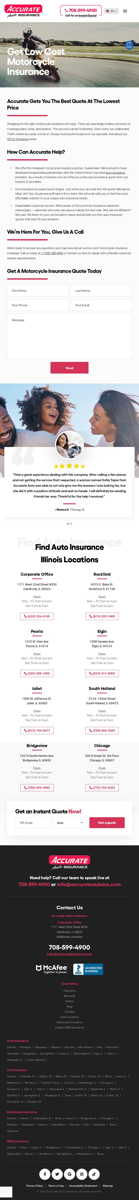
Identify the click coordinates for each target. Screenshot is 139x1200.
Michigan (25, 1047)
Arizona (11, 1076)
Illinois (108, 1076)
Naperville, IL (98, 1088)
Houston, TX (34, 1101)
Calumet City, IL (50, 1082)
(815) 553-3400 (103, 616)
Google (69, 1174)
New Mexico (85, 1047)
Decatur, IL (13, 1088)
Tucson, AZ (94, 1076)
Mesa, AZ (61, 1076)
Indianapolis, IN (42, 1118)
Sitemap (108, 1185)
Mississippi (41, 1047)
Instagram (81, 1174)
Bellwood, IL (14, 1082)
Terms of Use (56, 1185)
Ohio (99, 1047)
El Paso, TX (112, 1095)
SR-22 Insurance (18, 139)
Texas (68, 1095)
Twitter (57, 1174)
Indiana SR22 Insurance (69, 1027)
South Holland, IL (37, 1059)
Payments (70, 990)
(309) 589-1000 (38, 673)
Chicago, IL (107, 1082)
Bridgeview (29, 1053)
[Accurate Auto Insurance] (24, 10)
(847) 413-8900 (103, 673)
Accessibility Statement (83, 1185)
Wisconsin (112, 1047)
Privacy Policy (34, 1185)
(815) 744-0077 (38, 730)
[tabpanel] (69, 476)
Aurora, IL (64, 1053)
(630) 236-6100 (38, 616)
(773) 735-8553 (103, 787)
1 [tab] (68, 524)
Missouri (55, 1047)
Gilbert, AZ (45, 1076)
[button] (111, 11)
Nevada (69, 1047)
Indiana (11, 1047)
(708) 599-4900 (38, 787)
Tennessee (13, 1053)
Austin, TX (81, 1095)
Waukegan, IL (15, 1059)
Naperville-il (14, 1153)
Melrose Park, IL (78, 1088)
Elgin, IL (98, 1053)
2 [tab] (71, 524)
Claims (69, 1001)
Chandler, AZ (27, 1076)
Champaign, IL (87, 1082)
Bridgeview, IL (89, 1118)
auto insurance (115, 172)
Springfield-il (47, 1053)
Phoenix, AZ (77, 1076)
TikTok (94, 1174)
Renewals (69, 995)
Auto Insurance (69, 1016)
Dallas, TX (96, 1095)
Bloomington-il (82, 1053)
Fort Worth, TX (15, 1101)
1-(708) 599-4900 (52, 253)
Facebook (44, 1174)
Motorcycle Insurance (70, 1022)
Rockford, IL (13, 1095)
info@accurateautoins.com (89, 884)
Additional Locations (70, 937)
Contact (70, 1011)
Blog (69, 1006)
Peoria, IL (115, 1088)
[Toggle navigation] (125, 11)
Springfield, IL (32, 1095)
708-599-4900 (34, 884)
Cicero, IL (69, 1082)
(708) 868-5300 (103, 730)
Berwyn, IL (31, 1082)
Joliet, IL (111, 1053)
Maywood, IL (57, 1088)
